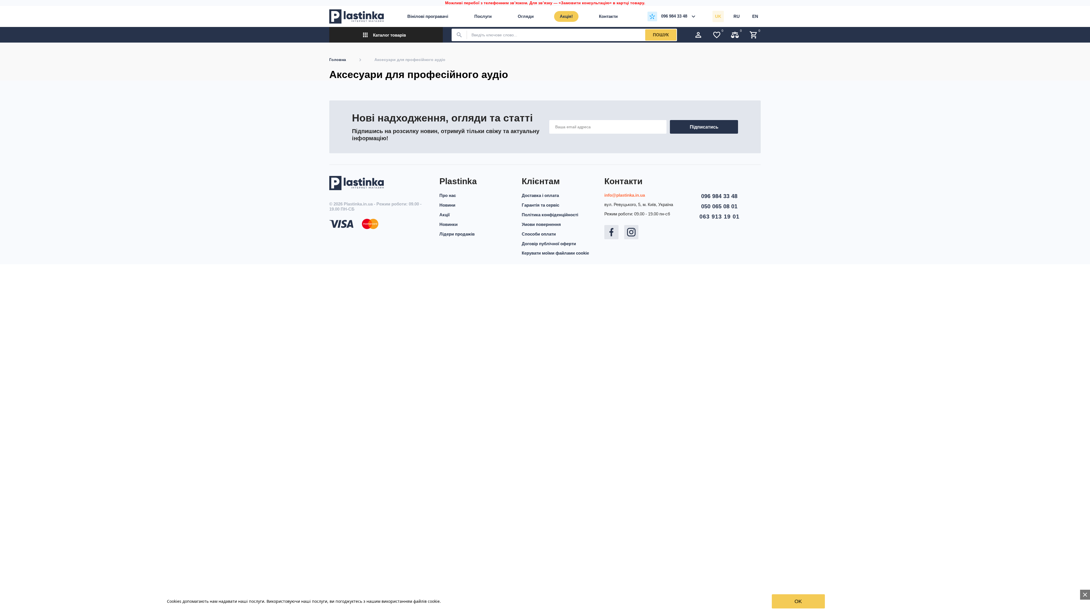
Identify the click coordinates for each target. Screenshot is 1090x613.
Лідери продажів (457, 234)
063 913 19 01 (719, 216)
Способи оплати (539, 234)
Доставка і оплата (540, 195)
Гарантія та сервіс (540, 205)
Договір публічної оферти (549, 243)
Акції (444, 214)
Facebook (611, 232)
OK (798, 601)
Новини (447, 205)
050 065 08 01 (719, 206)
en (755, 16)
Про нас (447, 195)
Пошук (661, 34)
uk (718, 16)
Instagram (631, 232)
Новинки (448, 224)
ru (736, 16)
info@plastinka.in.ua (624, 195)
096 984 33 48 (719, 196)
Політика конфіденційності (550, 214)
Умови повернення (541, 224)
